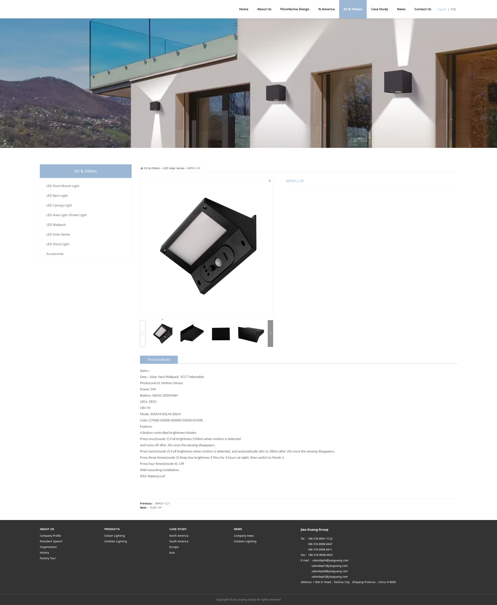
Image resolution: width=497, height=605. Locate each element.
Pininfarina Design (294, 9)
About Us (264, 9)
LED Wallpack (56, 225)
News (401, 9)
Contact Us (422, 9)
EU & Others (353, 9)
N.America (326, 9)
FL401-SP (155, 507)
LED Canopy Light (59, 205)
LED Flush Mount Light (62, 186)
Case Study (379, 9)
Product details (159, 359)
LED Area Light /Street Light (66, 215)
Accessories (55, 254)
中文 (453, 9)
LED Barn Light (57, 195)
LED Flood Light (57, 244)
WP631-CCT (162, 503)
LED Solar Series (58, 234)
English (442, 9)
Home (243, 9)
